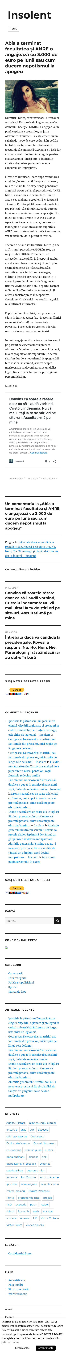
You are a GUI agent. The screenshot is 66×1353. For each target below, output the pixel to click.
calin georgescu (16, 1136)
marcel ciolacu (15, 1190)
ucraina (24, 1218)
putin (33, 1204)
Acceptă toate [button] (45, 1348)
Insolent (29, 15)
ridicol (10, 1211)
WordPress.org (17, 1293)
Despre (9, 1317)
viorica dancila (35, 1225)
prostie (47, 1197)
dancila (33, 1156)
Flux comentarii (18, 1289)
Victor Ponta (14, 1225)
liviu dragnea (29, 1184)
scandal (48, 1211)
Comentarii (15, 973)
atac (23, 1129)
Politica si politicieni (21, 982)
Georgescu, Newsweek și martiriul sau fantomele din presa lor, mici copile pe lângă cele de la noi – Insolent (32, 757)
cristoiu (49, 1150)
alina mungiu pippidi (42, 1122)
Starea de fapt (48, 478)
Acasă (8, 1309)
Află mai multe (10, 1342)
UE (35, 1218)
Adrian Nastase (16, 1122)
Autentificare (16, 1280)
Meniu (13, 28)
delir (44, 1156)
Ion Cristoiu (28, 1177)
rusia (36, 1211)
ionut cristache (49, 1177)
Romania (23, 1211)
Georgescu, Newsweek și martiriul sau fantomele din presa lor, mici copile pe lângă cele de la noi (32, 744)
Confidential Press (20, 1253)
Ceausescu (37, 1136)
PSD (9, 1204)
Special (12, 987)
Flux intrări (15, 1284)
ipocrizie (11, 1184)
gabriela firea (14, 1170)
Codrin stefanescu (18, 1143)
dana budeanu (15, 1156)
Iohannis (11, 1177)
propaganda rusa (29, 1197)
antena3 (11, 1129)
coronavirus (13, 1150)
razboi (44, 1204)
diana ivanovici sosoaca (21, 1163)
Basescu (43, 1129)
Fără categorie (17, 978)
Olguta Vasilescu (39, 1190)
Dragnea (45, 1163)
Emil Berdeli (16, 478)
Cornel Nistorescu (44, 1143)
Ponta (10, 1197)
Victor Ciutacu (50, 1218)
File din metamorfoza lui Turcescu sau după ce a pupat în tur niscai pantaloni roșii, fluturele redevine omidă (32, 1055)
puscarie (21, 1204)
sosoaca (11, 1218)
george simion (36, 1170)
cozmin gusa (33, 1150)
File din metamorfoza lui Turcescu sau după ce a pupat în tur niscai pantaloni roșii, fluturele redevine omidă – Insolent (34, 784)
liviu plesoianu (50, 1184)
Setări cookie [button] (22, 1348)
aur (32, 1129)
